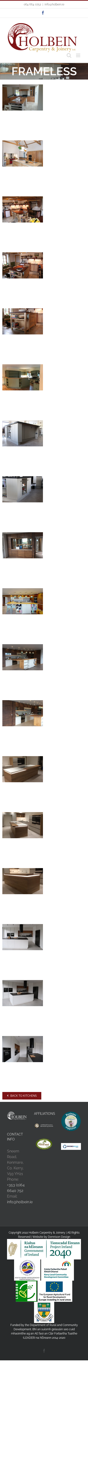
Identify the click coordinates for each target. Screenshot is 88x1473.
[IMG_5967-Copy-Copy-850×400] (22, 703)
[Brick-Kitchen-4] (22, 311)
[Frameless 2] (22, 1038)
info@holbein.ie (54, 4)
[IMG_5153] (22, 759)
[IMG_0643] (22, 479)
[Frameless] (22, 983)
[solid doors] (22, 535)
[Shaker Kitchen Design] (22, 87)
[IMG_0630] (22, 423)
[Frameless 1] (22, 927)
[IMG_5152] (22, 815)
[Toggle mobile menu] (78, 55)
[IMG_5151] (22, 871)
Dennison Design (59, 1237)
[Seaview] (22, 591)
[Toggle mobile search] (69, 55)
